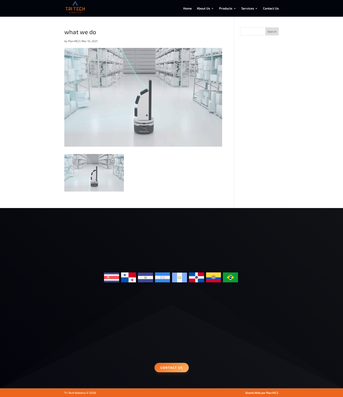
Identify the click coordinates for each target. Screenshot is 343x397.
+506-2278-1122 (78, 336)
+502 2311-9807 (78, 349)
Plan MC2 (74, 41)
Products (225, 8)
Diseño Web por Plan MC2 (261, 392)
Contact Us (271, 8)
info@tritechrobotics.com (171, 308)
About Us (203, 8)
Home (187, 8)
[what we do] (94, 189)
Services (247, 8)
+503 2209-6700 (77, 342)
